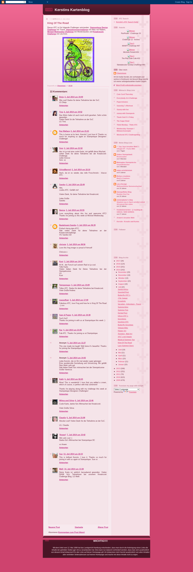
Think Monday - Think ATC (127, 125)
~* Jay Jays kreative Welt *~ (128, 146)
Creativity (122, 301)
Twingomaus (64, 285)
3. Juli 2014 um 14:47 (73, 261)
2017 (118, 261)
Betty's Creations (123, 178)
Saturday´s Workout (125, 106)
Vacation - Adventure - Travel (129, 304)
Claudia (62, 418)
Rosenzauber (122, 157)
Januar (121, 364)
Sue (61, 454)
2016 (118, 264)
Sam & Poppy (65, 315)
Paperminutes (122, 102)
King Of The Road (125, 343)
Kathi (61, 379)
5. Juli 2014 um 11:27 (76, 343)
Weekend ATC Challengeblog (128, 135)
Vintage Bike (123, 328)
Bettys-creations (123, 176)
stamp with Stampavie (126, 113)
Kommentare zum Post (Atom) (71, 532)
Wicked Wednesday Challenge (60, 32)
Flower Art (122, 331)
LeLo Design (122, 184)
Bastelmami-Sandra (67, 225)
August (121, 284)
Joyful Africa (123, 289)
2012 (118, 371)
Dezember (122, 272)
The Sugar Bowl (123, 121)
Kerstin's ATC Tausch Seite (127, 22)
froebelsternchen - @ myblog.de (129, 210)
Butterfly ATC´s (124, 295)
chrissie (62, 244)
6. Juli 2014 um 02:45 (74, 379)
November (122, 275)
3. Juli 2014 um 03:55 (75, 210)
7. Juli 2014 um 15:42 (76, 435)
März (120, 358)
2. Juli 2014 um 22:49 (75, 185)
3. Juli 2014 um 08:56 (76, 244)
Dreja (61, 97)
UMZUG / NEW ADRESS (125, 212)
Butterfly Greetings (125, 325)
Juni (120, 350)
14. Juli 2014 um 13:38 (74, 469)
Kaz (60, 330)
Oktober (121, 278)
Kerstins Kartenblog (72, 10)
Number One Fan (123, 194)
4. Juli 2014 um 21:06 (72, 330)
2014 (118, 270)
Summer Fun (123, 310)
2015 (118, 267)
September (123, 281)
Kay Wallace (64, 131)
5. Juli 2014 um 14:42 (76, 358)
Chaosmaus (121, 73)
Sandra (62, 185)
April (120, 355)
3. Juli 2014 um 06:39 (86, 225)
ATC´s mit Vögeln (125, 337)
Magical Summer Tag (126, 340)
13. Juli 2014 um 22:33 (73, 454)
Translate (132, 392)
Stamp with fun (123, 109)
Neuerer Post (54, 527)
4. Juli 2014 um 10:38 (81, 315)
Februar (121, 361)
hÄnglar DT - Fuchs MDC (126, 149)
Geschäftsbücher (123, 164)
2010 (118, 377)
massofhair (64, 300)
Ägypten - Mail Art (125, 334)
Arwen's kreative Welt (125, 218)
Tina (61, 112)
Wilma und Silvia (66, 400)
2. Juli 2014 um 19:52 (73, 112)
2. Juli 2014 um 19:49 (74, 97)
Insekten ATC (123, 322)
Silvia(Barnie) (65, 170)
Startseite (79, 527)
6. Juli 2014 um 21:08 (76, 418)
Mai (120, 353)
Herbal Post (122, 313)
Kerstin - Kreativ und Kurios (128, 221)
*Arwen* (62, 435)
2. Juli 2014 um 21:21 (80, 131)
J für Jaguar (123, 298)
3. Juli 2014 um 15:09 (80, 285)
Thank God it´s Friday (125, 117)
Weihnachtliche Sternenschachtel (129, 186)
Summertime (123, 307)
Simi (61, 148)
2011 (118, 374)
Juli (120, 287)
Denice (62, 210)
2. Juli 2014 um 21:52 (73, 148)
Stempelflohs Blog (124, 192)
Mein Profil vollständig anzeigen (128, 85)
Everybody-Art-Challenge (127, 98)
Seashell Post (123, 292)
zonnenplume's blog (125, 200)
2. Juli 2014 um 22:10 (81, 170)
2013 (118, 368)
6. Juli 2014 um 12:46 (84, 400)
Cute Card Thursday (125, 94)
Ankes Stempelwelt (124, 154)
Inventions (122, 319)
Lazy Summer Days (126, 346)
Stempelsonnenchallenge (77, 30)
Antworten (63, 106)
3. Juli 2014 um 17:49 (79, 300)
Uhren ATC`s (123, 316)
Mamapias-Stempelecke (126, 162)
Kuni (61, 261)
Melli (61, 469)
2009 (118, 380)
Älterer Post (103, 527)
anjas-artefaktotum (124, 170)
